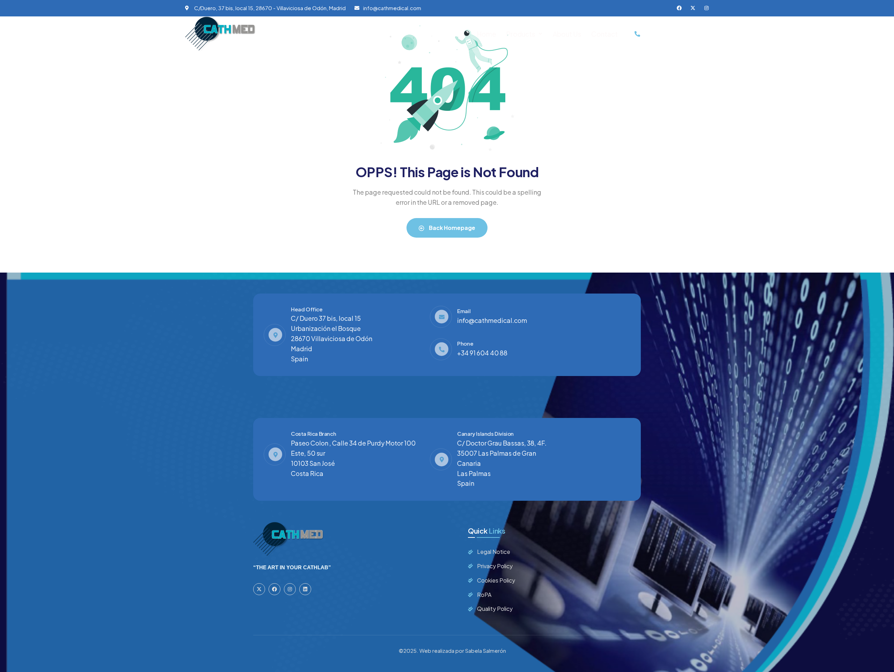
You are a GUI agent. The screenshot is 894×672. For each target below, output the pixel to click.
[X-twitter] (692, 8)
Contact (604, 34)
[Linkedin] (305, 589)
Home (486, 34)
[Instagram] (706, 8)
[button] (524, 34)
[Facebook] (679, 8)
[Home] (220, 34)
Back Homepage (451, 227)
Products (520, 34)
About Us (567, 34)
